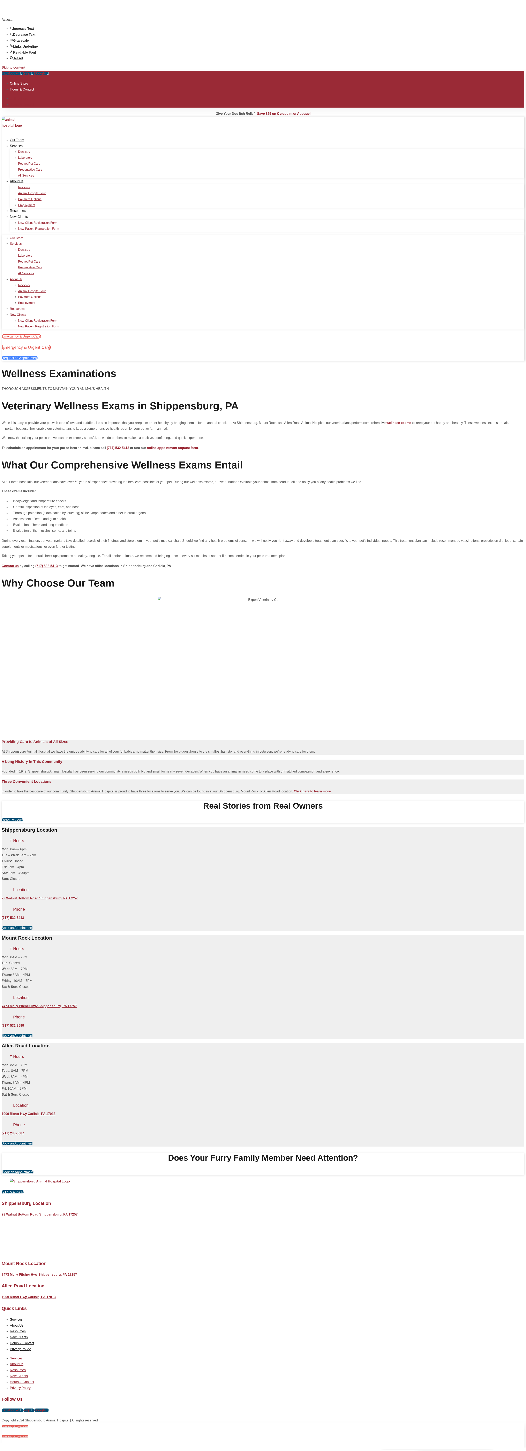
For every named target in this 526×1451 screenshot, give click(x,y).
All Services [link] (26, 175)
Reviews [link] (24, 187)
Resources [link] (18, 210)
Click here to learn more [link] (312, 791)
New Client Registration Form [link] (38, 222)
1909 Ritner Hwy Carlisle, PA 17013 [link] (28, 1114)
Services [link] (16, 146)
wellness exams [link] (398, 423)
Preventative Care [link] (30, 169)
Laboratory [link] (25, 157)
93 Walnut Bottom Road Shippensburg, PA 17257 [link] (40, 898)
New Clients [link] (19, 216)
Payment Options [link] (30, 199)
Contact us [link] (10, 566)
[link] (16, 58)
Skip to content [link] (13, 67)
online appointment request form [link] (172, 448)
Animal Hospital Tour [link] (32, 193)
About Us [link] (16, 181)
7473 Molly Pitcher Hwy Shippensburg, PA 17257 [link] (39, 1006)
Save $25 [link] (283, 113)
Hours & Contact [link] (22, 89)
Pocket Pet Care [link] (29, 163)
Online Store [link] (19, 83)
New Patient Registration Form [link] (38, 228)
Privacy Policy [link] (20, 1349)
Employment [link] (26, 205)
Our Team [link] (17, 140)
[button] (21, 73)
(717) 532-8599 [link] (13, 1025)
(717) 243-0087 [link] (13, 1133)
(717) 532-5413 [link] (118, 448)
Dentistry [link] (24, 151)
